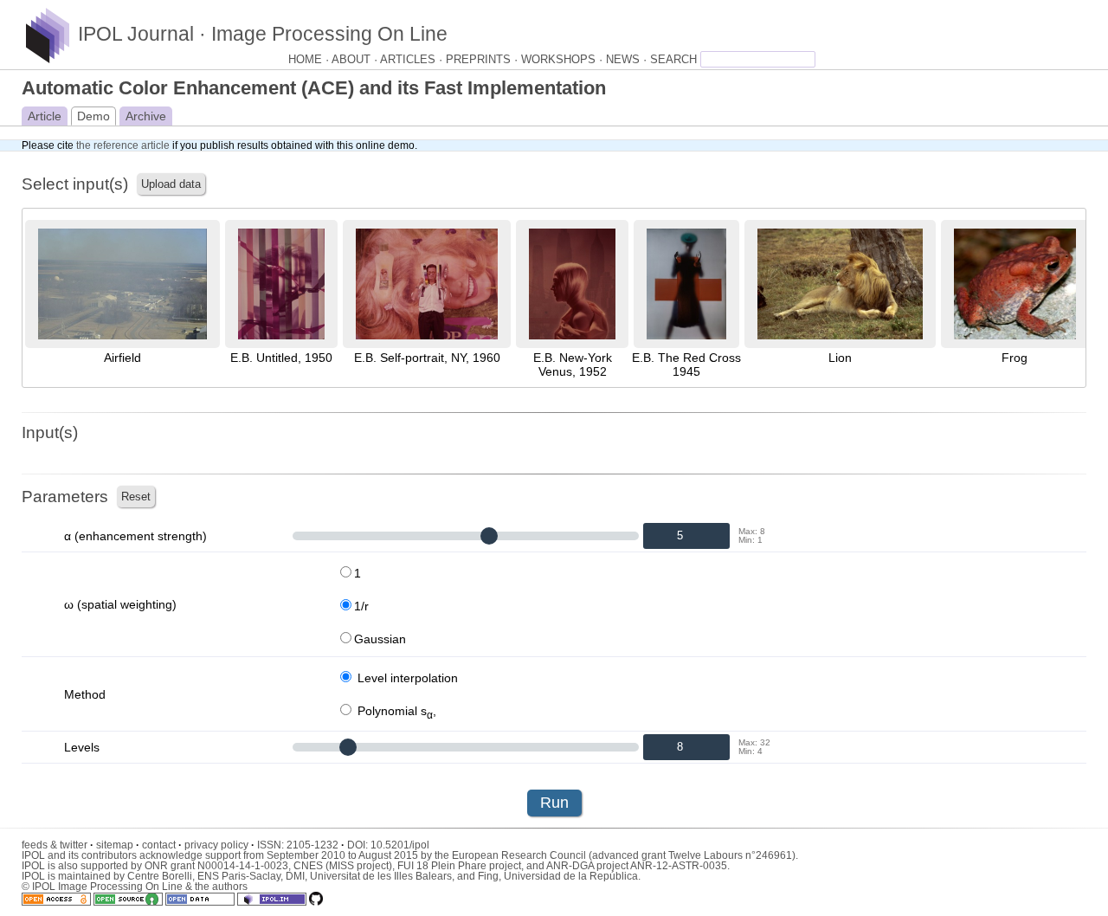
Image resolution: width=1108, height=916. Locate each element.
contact (162, 845)
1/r (361, 606)
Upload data (171, 183)
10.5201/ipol (399, 845)
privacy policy (219, 845)
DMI (295, 876)
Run (554, 802)
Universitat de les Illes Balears (381, 876)
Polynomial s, (395, 711)
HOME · (310, 60)
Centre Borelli (159, 876)
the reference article (123, 145)
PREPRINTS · (483, 60)
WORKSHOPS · (563, 60)
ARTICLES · (413, 60)
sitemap (117, 845)
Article (44, 116)
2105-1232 (316, 845)
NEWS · (628, 60)
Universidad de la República (571, 876)
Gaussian (380, 639)
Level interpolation (406, 678)
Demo (93, 116)
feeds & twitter (57, 845)
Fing (488, 876)
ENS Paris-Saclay (238, 876)
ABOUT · (356, 60)
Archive (146, 116)
